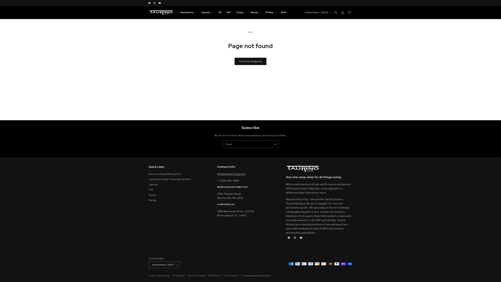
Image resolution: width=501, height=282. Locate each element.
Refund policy (214, 276)
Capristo (153, 184)
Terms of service (231, 276)
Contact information (196, 276)
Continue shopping (250, 61)
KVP (151, 189)
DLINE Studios (264, 276)
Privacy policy (178, 276)
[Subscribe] (275, 144)
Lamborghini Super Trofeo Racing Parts (170, 179)
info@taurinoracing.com (231, 174)
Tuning (152, 194)
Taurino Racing (162, 276)
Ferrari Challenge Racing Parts (165, 174)
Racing (152, 200)
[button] (335, 12)
